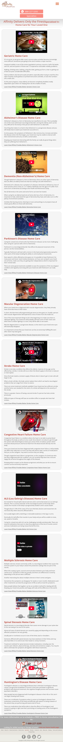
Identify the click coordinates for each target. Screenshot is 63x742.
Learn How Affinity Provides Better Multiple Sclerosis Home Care (25, 591)
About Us (6, 730)
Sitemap (50, 730)
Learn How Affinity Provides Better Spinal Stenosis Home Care (24, 651)
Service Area (21, 730)
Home (2, 730)
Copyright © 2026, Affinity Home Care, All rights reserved (31, 740)
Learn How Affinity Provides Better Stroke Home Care (21, 403)
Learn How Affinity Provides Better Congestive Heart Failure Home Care (27, 467)
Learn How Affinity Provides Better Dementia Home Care (22, 207)
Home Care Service (13, 730)
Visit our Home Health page (49, 727)
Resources (45, 730)
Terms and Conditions (57, 730)
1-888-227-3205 (34, 723)
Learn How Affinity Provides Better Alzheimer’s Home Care (23, 145)
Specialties (27, 730)
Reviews (32, 730)
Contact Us (37, 730)
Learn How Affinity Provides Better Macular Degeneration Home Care (26, 335)
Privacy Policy (31, 732)
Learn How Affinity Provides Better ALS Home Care (20, 529)
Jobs (41, 730)
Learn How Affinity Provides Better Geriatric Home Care (22, 87)
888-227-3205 (31, 11)
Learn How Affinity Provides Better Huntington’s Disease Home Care (26, 713)
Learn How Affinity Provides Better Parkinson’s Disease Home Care (25, 273)
